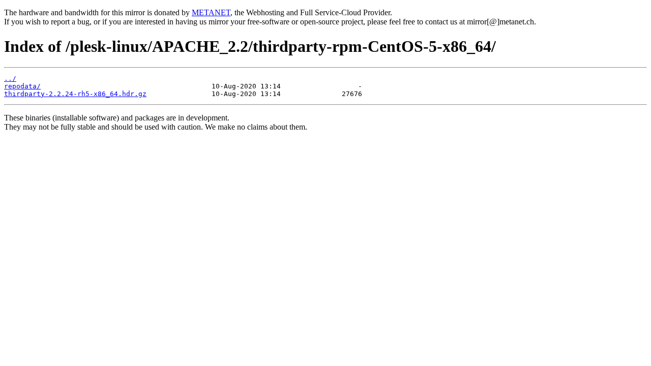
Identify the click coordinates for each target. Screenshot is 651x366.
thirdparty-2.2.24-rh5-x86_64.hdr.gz (75, 94)
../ (10, 78)
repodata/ (22, 86)
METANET (211, 12)
